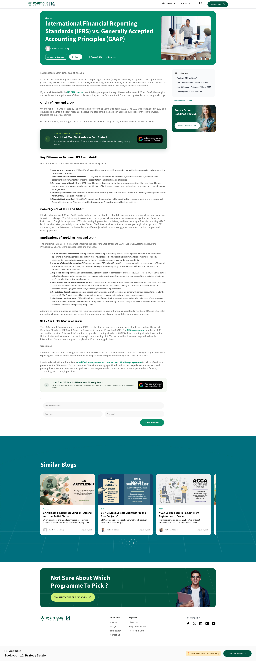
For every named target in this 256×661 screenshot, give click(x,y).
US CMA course (75, 92)
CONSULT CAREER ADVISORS (70, 597)
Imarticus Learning (60, 48)
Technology (115, 630)
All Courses (167, 3)
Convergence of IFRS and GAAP (190, 91)
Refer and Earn (136, 630)
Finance (113, 622)
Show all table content (183, 100)
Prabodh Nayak (113, 530)
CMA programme (135, 330)
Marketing (115, 634)
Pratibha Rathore (171, 530)
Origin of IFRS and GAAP (187, 78)
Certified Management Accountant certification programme (109, 362)
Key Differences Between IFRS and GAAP (194, 87)
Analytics (114, 626)
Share (77, 57)
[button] (133, 543)
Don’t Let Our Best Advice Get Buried (192, 82)
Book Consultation (187, 125)
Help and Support (137, 626)
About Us (185, 3)
